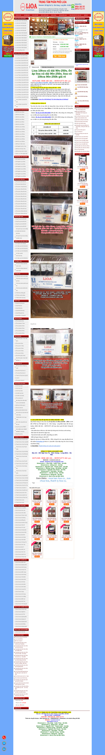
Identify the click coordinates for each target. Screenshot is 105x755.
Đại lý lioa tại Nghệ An (20, 611)
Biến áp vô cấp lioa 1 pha (21, 241)
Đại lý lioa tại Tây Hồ (20, 525)
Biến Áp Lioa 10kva (20, 112)
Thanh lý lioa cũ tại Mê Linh (22, 490)
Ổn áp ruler (18, 336)
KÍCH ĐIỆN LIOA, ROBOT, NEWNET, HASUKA (21, 430)
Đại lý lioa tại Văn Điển (21, 539)
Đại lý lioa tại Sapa (20, 591)
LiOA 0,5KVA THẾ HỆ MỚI (21, 20)
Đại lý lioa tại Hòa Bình (21, 584)
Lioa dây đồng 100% (20, 50)
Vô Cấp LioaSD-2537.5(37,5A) (19, 254)
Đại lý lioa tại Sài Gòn (20, 631)
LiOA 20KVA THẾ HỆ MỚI (21, 40)
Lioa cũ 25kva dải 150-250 (52, 536)
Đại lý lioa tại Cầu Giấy (21, 512)
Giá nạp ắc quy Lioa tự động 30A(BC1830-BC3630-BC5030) (22, 231)
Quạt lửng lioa (19, 305)
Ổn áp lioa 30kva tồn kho (21, 198)
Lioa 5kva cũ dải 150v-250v (37, 501)
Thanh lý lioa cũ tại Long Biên (22, 441)
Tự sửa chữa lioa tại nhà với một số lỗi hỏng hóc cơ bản (22, 683)
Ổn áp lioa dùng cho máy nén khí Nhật (82, 134)
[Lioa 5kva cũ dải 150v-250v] (37, 495)
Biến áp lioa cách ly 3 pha (21, 151)
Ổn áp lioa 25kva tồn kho (21, 196)
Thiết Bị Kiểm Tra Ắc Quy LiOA (21, 418)
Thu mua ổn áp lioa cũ (20, 373)
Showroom (27, 15)
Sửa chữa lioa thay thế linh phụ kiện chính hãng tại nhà (82, 109)
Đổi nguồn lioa (63, 15)
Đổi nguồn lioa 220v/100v (21, 156)
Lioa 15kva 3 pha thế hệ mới (22, 62)
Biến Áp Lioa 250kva (20, 134)
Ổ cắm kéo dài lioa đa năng (22, 276)
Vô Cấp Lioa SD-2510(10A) (22, 246)
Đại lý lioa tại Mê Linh (20, 549)
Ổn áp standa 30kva (20, 333)
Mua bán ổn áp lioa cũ (75, 15)
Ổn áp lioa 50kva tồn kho (21, 203)
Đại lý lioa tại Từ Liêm (20, 527)
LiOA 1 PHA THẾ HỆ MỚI (20, 18)
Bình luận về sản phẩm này (48, 67)
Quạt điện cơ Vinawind (21, 315)
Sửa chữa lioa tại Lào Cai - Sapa (22, 676)
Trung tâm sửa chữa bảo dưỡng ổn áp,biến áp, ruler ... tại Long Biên (21, 687)
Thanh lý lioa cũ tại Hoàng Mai (21, 467)
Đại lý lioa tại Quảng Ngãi (21, 626)
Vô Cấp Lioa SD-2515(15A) (22, 248)
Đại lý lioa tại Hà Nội (20, 505)
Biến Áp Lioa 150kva (20, 129)
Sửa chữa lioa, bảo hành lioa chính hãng (22, 413)
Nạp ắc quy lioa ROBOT (21, 426)
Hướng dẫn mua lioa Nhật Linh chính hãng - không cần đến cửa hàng (82, 127)
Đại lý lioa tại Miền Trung (21, 607)
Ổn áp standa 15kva (20, 328)
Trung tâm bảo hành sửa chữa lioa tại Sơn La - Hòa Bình (21, 656)
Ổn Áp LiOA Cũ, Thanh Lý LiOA (21, 367)
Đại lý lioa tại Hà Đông (20, 517)
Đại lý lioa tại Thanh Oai (21, 556)
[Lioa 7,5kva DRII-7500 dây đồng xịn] (82, 184)
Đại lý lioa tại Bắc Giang (21, 572)
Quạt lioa (17, 300)
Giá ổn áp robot (19, 385)
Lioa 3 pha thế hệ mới (20, 53)
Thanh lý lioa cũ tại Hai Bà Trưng (21, 457)
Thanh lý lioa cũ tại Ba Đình (22, 475)
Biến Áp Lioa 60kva (20, 124)
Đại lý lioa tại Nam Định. (21, 579)
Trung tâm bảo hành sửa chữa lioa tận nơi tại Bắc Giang (21, 691)
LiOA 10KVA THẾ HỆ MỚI (21, 35)
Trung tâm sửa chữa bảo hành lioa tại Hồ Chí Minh (21, 680)
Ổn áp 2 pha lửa (19, 407)
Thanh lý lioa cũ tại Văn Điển (22, 480)
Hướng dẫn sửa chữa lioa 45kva (82, 145)
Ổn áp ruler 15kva (20, 350)
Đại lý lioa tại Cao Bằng (21, 596)
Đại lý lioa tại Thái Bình (21, 576)
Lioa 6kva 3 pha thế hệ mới (21, 58)
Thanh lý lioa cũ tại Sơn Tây (22, 485)
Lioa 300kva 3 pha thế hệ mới (22, 87)
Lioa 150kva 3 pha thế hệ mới (22, 80)
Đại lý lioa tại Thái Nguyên (21, 603)
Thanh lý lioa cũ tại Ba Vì (21, 487)
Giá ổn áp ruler (19, 388)
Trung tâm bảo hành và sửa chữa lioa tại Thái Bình (21, 643)
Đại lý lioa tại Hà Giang (21, 594)
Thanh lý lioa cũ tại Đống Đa (22, 454)
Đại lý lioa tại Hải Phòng (21, 574)
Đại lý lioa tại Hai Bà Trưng (21, 522)
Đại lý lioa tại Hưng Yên (21, 569)
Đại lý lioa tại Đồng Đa (20, 520)
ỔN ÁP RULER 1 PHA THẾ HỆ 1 (21, 339)
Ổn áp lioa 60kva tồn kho (21, 206)
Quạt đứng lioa (19, 308)
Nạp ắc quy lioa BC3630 (21, 223)
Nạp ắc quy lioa (19, 216)
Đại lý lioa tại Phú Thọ (20, 601)
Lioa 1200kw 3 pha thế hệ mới (21, 105)
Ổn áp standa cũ (19, 398)
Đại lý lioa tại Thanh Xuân (21, 515)
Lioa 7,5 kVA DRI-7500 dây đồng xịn (82, 207)
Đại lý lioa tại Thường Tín (21, 542)
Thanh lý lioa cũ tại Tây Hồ (21, 461)
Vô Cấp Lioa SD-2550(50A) (22, 258)
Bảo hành (53, 15)
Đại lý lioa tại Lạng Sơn (21, 589)
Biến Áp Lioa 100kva (20, 126)
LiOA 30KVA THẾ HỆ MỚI (21, 45)
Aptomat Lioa (18, 261)
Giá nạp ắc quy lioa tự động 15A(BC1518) (22, 237)
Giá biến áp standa (20, 395)
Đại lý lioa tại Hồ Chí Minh (21, 629)
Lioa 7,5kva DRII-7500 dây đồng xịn (82, 190)
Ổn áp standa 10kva (20, 325)
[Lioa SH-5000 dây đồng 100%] (82, 167)
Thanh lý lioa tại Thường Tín (22, 482)
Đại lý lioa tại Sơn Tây (20, 544)
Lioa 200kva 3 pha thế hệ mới (22, 82)
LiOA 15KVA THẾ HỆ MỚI (21, 37)
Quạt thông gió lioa (20, 313)
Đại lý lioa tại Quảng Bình (21, 616)
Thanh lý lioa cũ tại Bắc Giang (82, 140)
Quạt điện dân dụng (20, 310)
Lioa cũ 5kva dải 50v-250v (51, 518)
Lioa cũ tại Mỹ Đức (19, 639)
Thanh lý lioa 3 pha (20, 502)
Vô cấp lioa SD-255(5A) (21, 243)
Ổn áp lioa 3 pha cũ (20, 380)
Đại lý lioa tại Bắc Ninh (21, 562)
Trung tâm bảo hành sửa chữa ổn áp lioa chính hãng (21, 694)
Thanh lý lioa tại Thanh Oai (21, 497)
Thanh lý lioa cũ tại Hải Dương (82, 142)
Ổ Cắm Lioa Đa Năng (20, 295)
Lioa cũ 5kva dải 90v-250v (37, 518)
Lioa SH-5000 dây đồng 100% (83, 173)
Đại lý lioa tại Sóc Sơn (20, 551)
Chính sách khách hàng (81, 123)
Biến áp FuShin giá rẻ (20, 405)
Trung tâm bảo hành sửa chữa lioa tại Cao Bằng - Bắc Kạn (21, 662)
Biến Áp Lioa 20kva (20, 117)
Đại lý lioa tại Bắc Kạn (20, 598)
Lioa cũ (17, 377)
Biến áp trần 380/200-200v (21, 410)
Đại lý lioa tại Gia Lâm (20, 510)
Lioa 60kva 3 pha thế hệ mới (22, 72)
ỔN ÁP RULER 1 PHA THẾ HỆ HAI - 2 (21, 359)
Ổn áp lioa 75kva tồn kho (21, 208)
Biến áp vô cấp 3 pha (20, 143)
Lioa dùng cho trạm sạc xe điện (82, 116)
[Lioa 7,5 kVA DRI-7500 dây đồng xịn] (82, 201)
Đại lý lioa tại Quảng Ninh (21, 564)
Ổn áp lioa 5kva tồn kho (21, 184)
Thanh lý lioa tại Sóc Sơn (21, 492)
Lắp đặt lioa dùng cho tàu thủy (82, 119)
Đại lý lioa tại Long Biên (21, 507)
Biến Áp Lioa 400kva (20, 139)
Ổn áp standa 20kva (20, 330)
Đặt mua (59, 56)
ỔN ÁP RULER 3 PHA (20, 355)
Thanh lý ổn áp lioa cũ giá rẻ (22, 375)
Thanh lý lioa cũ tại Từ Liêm (22, 463)
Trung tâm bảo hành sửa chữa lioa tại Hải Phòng (21, 669)
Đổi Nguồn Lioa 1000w (21, 166)
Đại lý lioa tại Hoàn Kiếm (21, 532)
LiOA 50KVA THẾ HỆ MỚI (21, 47)
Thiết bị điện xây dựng (20, 297)
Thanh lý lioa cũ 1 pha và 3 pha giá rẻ (49, 446)
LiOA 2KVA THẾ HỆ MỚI (21, 25)
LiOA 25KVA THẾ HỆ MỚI (21, 42)
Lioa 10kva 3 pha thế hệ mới (22, 60)
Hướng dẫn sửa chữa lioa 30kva (82, 147)
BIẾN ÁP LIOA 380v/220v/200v (21, 109)
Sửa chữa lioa (45, 15)
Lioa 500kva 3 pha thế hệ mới (22, 92)
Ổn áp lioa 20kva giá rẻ (80, 129)
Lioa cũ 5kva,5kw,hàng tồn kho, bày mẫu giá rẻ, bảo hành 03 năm (21, 673)
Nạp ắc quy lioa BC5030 (21, 226)
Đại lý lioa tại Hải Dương (21, 567)
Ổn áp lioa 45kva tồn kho (21, 201)
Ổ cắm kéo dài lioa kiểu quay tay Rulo (22, 279)
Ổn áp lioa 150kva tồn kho (21, 213)
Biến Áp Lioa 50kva (20, 121)
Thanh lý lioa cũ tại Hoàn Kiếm (21, 472)
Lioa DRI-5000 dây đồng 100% (82, 156)
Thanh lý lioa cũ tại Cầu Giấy (22, 444)
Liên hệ (86, 15)
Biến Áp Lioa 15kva (20, 114)
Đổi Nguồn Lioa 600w (20, 164)
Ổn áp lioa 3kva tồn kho (21, 181)
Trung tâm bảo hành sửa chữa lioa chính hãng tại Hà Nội (21, 659)
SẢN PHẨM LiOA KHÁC (20, 383)
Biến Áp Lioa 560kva (20, 141)
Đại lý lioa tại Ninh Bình (21, 586)
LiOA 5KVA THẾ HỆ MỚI (21, 30)
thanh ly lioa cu (58, 481)
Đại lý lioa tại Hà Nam (20, 581)
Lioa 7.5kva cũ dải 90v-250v (37, 553)
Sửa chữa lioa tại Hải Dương (21, 677)
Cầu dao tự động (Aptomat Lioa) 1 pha (21, 264)
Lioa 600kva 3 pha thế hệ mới (22, 94)
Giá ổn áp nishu (19, 390)
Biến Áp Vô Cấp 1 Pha (20, 148)
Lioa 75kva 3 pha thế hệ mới (22, 75)
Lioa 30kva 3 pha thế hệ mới (22, 67)
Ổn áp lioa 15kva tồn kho (21, 191)
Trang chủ (18, 15)
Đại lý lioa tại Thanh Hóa (21, 609)
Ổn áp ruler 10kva (20, 348)
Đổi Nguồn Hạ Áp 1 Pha (21, 146)
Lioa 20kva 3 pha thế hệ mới (22, 65)
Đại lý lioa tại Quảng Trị (21, 619)
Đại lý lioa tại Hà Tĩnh (20, 614)
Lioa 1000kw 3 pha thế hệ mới (21, 100)
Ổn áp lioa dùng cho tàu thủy (21, 637)
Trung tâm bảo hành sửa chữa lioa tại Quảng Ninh (21, 666)
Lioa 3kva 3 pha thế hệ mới (21, 55)
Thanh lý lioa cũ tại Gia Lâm (22, 439)
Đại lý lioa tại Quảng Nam (21, 621)
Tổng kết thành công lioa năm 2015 (82, 65)
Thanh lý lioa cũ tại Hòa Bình (82, 138)
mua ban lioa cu (56, 478)
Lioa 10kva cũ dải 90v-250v (66, 501)
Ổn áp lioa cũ (18, 363)
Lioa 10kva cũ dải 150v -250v (52, 501)
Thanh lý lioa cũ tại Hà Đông (22, 451)
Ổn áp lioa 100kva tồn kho (21, 211)
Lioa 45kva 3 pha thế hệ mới (22, 70)
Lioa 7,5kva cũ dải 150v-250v (66, 536)
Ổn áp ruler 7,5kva (20, 345)
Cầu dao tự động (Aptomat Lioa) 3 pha (21, 269)
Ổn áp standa (18, 318)
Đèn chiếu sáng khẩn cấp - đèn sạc (21, 423)
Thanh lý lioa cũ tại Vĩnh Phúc (82, 136)
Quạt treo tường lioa (20, 303)
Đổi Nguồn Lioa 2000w (21, 173)
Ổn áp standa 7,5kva (20, 323)
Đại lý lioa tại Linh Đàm (21, 537)
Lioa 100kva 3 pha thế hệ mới (22, 77)
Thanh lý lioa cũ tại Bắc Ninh (82, 144)
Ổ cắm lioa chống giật (20, 292)
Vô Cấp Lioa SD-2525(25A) (22, 251)
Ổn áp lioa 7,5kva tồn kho (21, 186)
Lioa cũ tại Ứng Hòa (80, 149)
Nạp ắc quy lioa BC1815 (21, 221)
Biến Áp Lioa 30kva (20, 119)
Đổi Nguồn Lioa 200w (20, 159)
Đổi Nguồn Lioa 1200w (21, 168)
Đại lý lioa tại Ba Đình (20, 534)
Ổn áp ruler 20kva (20, 353)
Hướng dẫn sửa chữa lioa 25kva (82, 151)
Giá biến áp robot (19, 393)
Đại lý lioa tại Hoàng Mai (21, 529)
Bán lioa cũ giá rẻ (18, 640)
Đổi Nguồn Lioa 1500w (21, 171)
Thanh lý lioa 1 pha (20, 500)
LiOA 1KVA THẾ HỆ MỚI (21, 23)
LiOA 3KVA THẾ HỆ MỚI (21, 28)
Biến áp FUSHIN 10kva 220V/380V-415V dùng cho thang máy (81, 113)
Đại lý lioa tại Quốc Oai (21, 554)
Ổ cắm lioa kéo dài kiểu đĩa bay (21, 289)
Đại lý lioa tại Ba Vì (20, 547)
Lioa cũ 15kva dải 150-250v (66, 518)
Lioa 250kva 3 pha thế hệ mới (22, 84)
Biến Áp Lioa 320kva (20, 136)
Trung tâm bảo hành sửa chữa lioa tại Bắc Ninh (21, 650)
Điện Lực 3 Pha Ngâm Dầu (21, 153)
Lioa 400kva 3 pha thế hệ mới (22, 89)
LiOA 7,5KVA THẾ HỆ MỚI (21, 33)
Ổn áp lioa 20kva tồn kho (21, 194)
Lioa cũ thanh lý (79, 131)
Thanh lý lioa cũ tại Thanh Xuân (21, 448)
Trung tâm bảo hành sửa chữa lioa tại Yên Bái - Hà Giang (21, 653)
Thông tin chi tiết (35, 67)
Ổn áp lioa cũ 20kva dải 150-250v (37, 536)
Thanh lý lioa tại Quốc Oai (21, 495)
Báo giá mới (35, 15)
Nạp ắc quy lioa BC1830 (21, 219)
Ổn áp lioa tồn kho (20, 179)
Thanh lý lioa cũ (19, 437)
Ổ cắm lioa (17, 273)
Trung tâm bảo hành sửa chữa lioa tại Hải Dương (21, 646)
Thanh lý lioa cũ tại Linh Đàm (22, 478)
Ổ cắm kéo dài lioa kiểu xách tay (22, 284)
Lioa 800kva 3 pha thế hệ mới (22, 97)
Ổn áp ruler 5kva (19, 343)
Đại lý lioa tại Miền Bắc (21, 559)
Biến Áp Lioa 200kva (20, 131)
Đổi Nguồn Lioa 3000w (21, 176)
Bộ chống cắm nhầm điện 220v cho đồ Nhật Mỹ (21, 401)
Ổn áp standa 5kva (20, 320)
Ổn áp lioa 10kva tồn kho (21, 189)
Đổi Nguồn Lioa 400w (20, 161)
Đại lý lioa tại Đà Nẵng (20, 624)
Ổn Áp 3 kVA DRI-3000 (81, 84)
